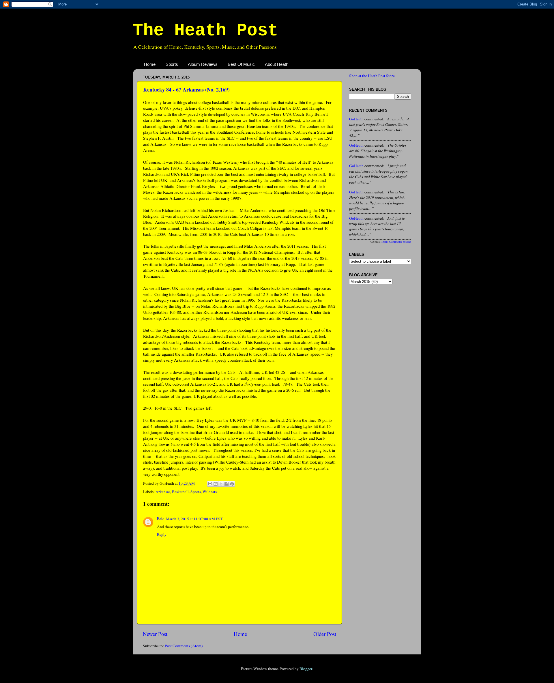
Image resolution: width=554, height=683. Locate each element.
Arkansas (163, 491)
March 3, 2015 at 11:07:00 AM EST (194, 518)
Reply (161, 534)
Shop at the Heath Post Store (372, 75)
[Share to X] (221, 484)
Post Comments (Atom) (184, 645)
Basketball (180, 491)
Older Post (324, 633)
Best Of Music (241, 64)
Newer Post (155, 633)
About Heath (276, 64)
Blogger (306, 668)
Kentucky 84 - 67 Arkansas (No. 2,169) (186, 89)
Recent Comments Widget (396, 242)
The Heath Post (205, 30)
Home (150, 64)
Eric (160, 519)
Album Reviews (203, 64)
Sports (172, 64)
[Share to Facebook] (226, 484)
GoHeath (356, 119)
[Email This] (210, 484)
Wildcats (210, 491)
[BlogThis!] (215, 484)
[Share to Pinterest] (232, 484)
